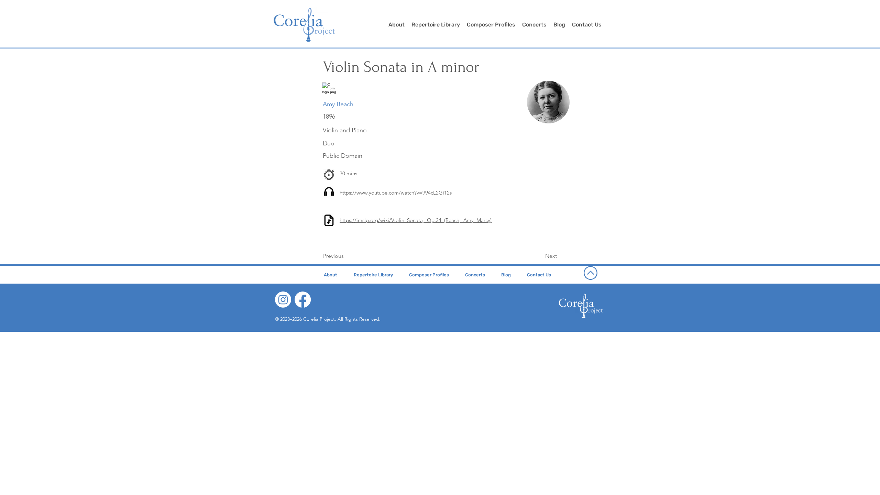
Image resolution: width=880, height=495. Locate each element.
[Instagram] (283, 300)
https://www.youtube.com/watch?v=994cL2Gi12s (396, 192)
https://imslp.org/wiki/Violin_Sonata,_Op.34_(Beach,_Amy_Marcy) (416, 220)
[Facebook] (303, 300)
